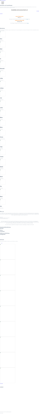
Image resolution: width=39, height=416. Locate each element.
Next (2, 383)
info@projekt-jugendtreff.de (3, 414)
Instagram (1, 13)
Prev (0, 383)
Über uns (3, 2)
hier (28, 23)
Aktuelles (3, 1)
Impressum (1, 415)
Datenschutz (4, 415)
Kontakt (3, 3)
